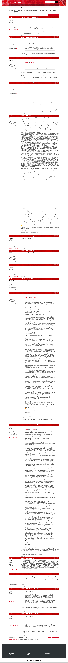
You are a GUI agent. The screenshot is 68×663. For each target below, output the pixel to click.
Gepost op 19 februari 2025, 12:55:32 (26, 558)
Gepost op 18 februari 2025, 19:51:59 (26, 265)
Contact (28, 654)
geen (16, 27)
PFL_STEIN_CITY (11, 280)
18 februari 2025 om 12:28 (33, 62)
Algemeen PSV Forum (23, 10)
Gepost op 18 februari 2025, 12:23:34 (27, 17)
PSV (11, 21)
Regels (16, 7)
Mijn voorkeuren (47, 653)
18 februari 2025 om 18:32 (33, 297)
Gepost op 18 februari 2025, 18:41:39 (26, 236)
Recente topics (12, 7)
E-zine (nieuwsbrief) (12, 653)
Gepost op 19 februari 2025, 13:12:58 (26, 588)
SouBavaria (11, 427)
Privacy (28, 651)
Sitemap (46, 652)
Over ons (28, 646)
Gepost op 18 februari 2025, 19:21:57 (26, 250)
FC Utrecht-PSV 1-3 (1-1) (13, 437)
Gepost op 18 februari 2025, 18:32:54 (27, 115)
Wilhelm (10, 576)
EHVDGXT (10, 252)
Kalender (10, 652)
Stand (9, 651)
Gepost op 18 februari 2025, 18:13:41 (26, 82)
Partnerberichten (29, 653)
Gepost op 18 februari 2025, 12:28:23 (27, 37)
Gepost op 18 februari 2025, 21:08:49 (27, 278)
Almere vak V (11, 117)
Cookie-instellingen (48, 654)
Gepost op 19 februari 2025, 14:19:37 (26, 613)
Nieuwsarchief (11, 654)
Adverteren (28, 652)
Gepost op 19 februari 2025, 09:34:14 (26, 424)
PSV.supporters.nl (47, 651)
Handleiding (20, 7)
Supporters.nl (47, 646)
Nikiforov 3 (11, 20)
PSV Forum (12, 10)
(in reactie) (34, 17)
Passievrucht (11, 40)
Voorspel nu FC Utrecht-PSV (13, 29)
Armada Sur (11, 267)
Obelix (10, 295)
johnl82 (10, 560)
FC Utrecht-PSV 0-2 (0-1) (13, 262)
